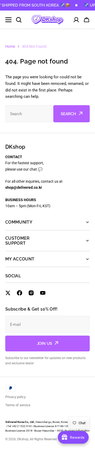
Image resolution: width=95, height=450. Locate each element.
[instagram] (31, 293)
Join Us (44, 343)
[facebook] (19, 293)
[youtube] (43, 293)
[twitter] (8, 293)
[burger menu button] (8, 20)
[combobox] (28, 113)
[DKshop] (47, 19)
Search (68, 114)
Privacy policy (15, 397)
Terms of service (17, 405)
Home (10, 46)
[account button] (76, 20)
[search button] (19, 20)
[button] (86, 20)
